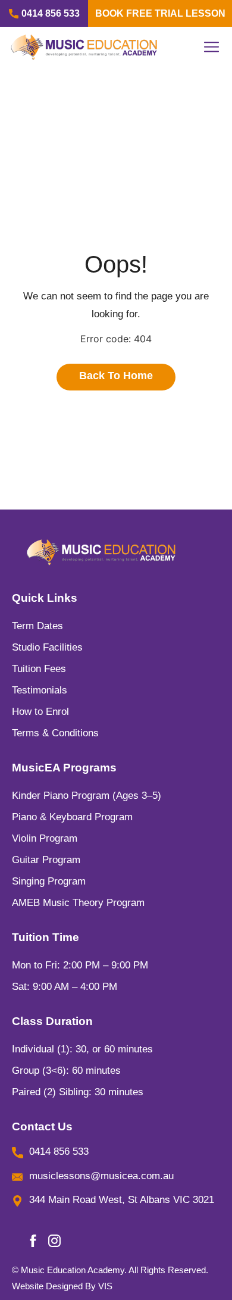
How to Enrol (40, 711)
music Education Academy (72, 1270)
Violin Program (44, 838)
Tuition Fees (39, 668)
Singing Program (49, 881)
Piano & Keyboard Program (72, 817)
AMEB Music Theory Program (78, 902)
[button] (210, 47)
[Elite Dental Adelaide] (101, 552)
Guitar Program (46, 859)
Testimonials (39, 690)
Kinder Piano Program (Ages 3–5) (86, 795)
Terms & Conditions (55, 733)
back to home (116, 376)
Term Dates (37, 626)
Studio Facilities (47, 647)
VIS (105, 1286)
